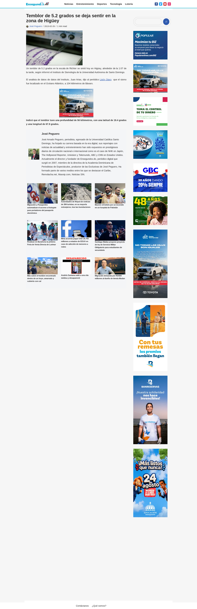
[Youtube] (165, 4)
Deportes (102, 4)
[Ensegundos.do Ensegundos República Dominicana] (37, 4)
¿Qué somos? (99, 606)
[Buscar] (166, 21)
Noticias (68, 4)
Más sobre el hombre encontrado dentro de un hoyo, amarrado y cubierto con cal (41, 278)
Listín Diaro (105, 79)
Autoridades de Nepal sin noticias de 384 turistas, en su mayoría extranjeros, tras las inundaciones (75, 204)
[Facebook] (156, 4)
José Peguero (35, 26)
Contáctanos (82, 606)
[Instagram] (169, 4)
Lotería (129, 4)
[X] (160, 4)
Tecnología (116, 4)
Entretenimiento (85, 4)
